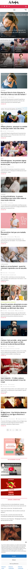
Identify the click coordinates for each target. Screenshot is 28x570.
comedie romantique (6, 348)
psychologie (17, 348)
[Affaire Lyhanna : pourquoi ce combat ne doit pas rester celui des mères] (14, 115)
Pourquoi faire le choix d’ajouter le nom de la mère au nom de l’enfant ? (13, 32)
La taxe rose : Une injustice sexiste (14, 508)
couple (3, 274)
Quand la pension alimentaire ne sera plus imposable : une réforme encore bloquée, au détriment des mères (14, 306)
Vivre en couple (4, 263)
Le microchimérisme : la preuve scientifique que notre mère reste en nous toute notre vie (13, 198)
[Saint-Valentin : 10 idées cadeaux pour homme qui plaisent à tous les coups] (14, 366)
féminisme (24, 418)
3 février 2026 (4, 346)
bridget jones (19, 418)
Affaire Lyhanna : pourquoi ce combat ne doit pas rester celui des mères (14, 127)
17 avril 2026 (5, 64)
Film (2, 337)
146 (17, 430)
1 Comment (4, 66)
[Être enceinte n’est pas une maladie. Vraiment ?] (14, 220)
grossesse (18, 236)
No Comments (12, 36)
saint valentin (12, 386)
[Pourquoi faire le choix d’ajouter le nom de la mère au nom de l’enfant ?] (14, 81)
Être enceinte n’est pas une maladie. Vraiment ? (20, 61)
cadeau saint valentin (6, 386)
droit (18, 310)
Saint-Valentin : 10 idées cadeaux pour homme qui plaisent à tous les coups (13, 380)
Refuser (14, 560)
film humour (12, 348)
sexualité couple (13, 274)
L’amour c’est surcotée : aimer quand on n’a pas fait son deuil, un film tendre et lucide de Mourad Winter (14, 342)
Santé (2, 158)
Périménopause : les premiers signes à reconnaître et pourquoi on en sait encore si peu (13, 162)
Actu (2, 124)
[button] (26, 542)
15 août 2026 (5, 36)
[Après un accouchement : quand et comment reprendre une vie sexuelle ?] (14, 254)
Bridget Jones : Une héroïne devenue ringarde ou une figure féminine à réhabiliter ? (13, 414)
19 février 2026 (4, 272)
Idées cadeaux (4, 375)
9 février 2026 (4, 310)
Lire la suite (4, 104)
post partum (7, 274)
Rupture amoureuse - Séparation (8, 301)
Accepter (14, 556)
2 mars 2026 (18, 64)
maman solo (21, 310)
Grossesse (3, 27)
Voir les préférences (14, 563)
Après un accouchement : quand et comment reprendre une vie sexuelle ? (14, 268)
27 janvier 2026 (4, 418)
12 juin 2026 (4, 49)
